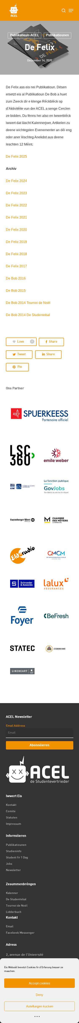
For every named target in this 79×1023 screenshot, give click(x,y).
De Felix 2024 (16, 181)
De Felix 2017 (16, 266)
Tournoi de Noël (16, 905)
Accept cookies (39, 983)
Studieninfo (13, 851)
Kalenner (12, 893)
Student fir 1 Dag (17, 857)
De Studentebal (16, 899)
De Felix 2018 (16, 254)
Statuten (11, 817)
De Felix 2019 (16, 242)
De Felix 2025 (16, 156)
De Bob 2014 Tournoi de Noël (28, 303)
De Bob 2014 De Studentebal (28, 315)
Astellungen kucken (39, 1006)
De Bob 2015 (16, 290)
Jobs (9, 864)
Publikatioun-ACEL (24, 35)
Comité (11, 811)
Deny (39, 995)
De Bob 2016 (16, 278)
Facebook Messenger (20, 933)
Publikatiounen (57, 35)
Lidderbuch (13, 912)
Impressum (13, 824)
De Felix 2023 (16, 193)
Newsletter (13, 870)
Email (9, 926)
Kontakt (11, 805)
